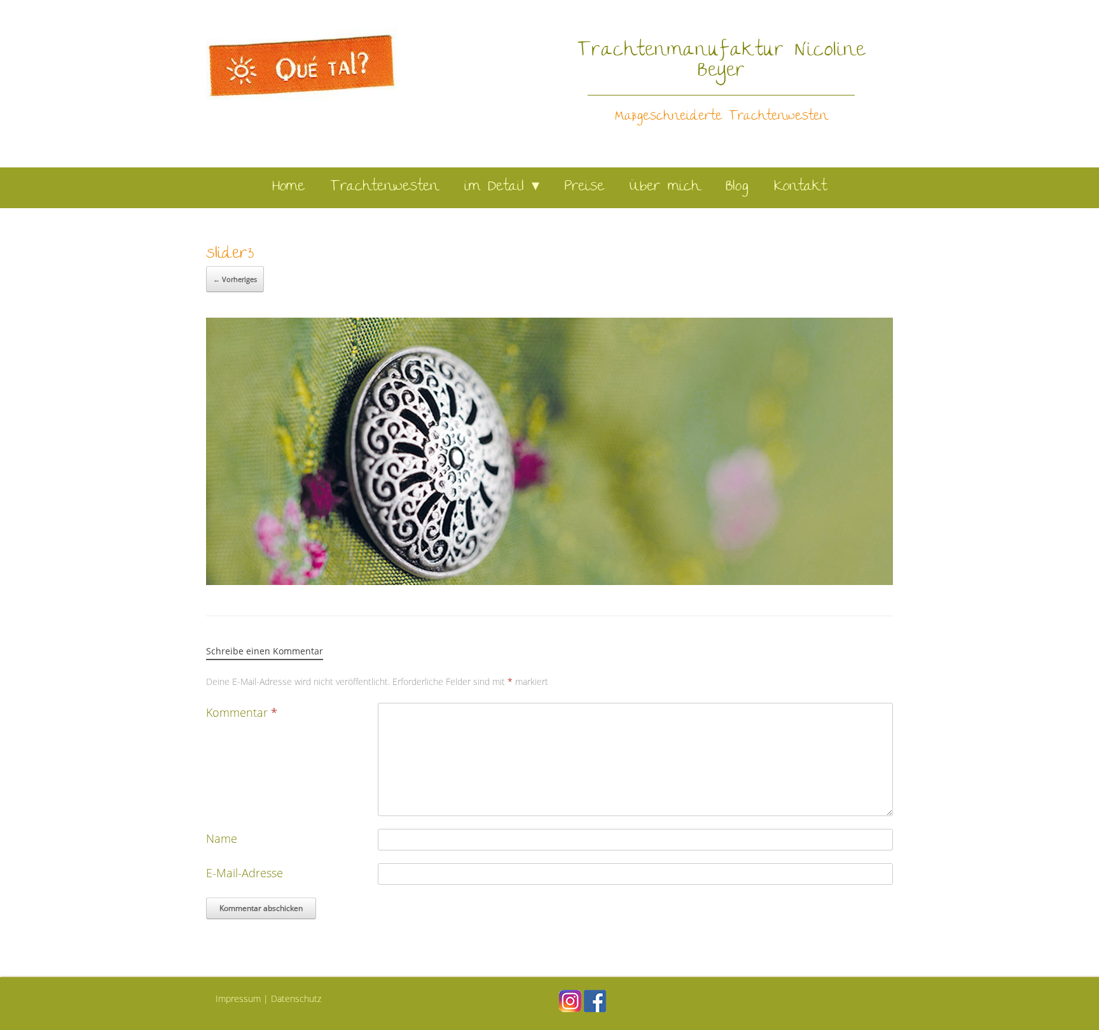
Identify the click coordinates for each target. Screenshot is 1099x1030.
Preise (584, 187)
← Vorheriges (235, 279)
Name (221, 838)
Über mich (665, 187)
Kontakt (800, 187)
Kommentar (241, 712)
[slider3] (549, 580)
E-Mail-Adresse (244, 872)
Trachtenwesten (384, 187)
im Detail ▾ (501, 187)
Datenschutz (296, 998)
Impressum (238, 998)
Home (288, 187)
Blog (737, 187)
